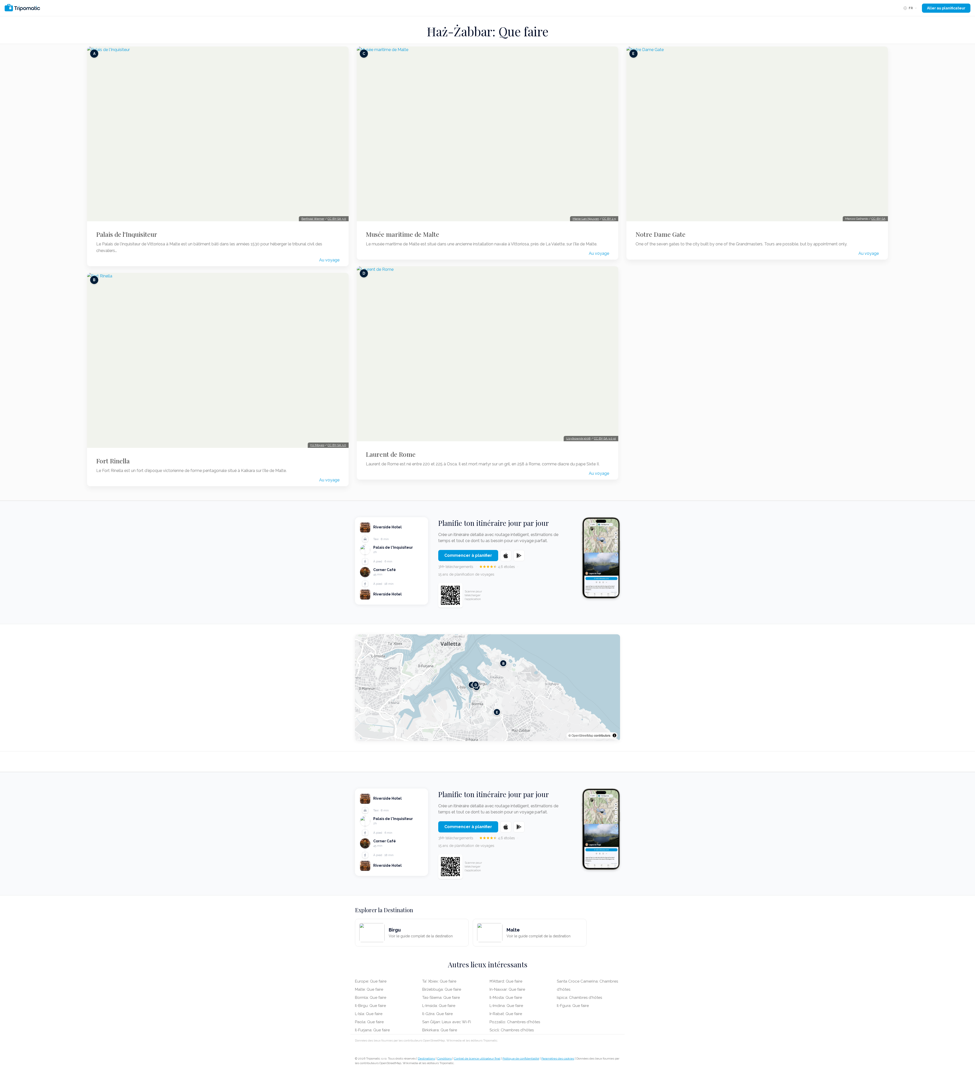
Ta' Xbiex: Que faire (439, 981)
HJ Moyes (317, 445)
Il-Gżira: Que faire (437, 1014)
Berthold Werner (312, 218)
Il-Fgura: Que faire (573, 1005)
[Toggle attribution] (614, 735)
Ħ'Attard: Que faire (506, 981)
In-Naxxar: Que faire (507, 989)
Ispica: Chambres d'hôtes (579, 997)
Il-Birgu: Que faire (370, 1005)
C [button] (472, 684)
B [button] (503, 663)
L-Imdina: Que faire (506, 1005)
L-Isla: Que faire (368, 1014)
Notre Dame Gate (661, 234)
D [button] (476, 684)
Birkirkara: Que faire (439, 1030)
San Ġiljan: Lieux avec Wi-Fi (446, 1022)
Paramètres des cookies (557, 1058)
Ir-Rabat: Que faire (506, 1014)
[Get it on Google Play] (519, 555)
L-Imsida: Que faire (438, 1005)
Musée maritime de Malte (402, 234)
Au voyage (329, 260)
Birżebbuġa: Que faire (441, 989)
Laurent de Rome (391, 454)
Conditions (444, 1058)
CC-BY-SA (878, 218)
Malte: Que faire (369, 989)
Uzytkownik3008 (578, 438)
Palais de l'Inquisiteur (126, 234)
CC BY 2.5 (609, 218)
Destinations (426, 1058)
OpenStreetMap (582, 735)
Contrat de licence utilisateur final (477, 1058)
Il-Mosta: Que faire (506, 997)
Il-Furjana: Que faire (372, 1030)
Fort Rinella (113, 461)
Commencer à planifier (468, 555)
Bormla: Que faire (370, 997)
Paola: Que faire (369, 1022)
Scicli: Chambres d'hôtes (512, 1030)
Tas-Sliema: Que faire (441, 997)
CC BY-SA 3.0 (337, 218)
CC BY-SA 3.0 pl (605, 438)
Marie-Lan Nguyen (586, 218)
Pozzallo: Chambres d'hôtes (515, 1022)
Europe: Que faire (370, 981)
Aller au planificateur (946, 8)
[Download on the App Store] (505, 555)
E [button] (497, 711)
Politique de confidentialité (520, 1058)
